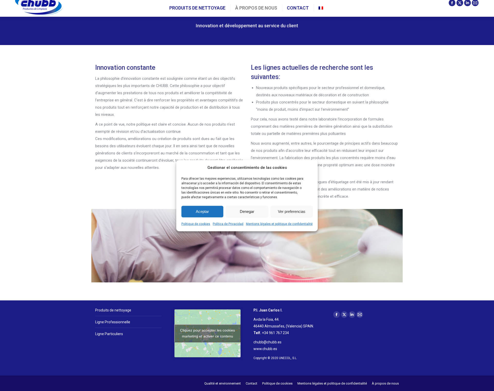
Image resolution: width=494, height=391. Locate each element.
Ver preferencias (291, 211)
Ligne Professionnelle (112, 322)
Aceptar (202, 211)
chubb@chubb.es (267, 342)
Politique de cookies (195, 223)
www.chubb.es (265, 349)
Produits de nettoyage (113, 310)
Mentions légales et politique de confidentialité (279, 223)
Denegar (247, 211)
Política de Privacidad (228, 223)
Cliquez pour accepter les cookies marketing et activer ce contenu (207, 333)
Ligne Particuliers (109, 334)
